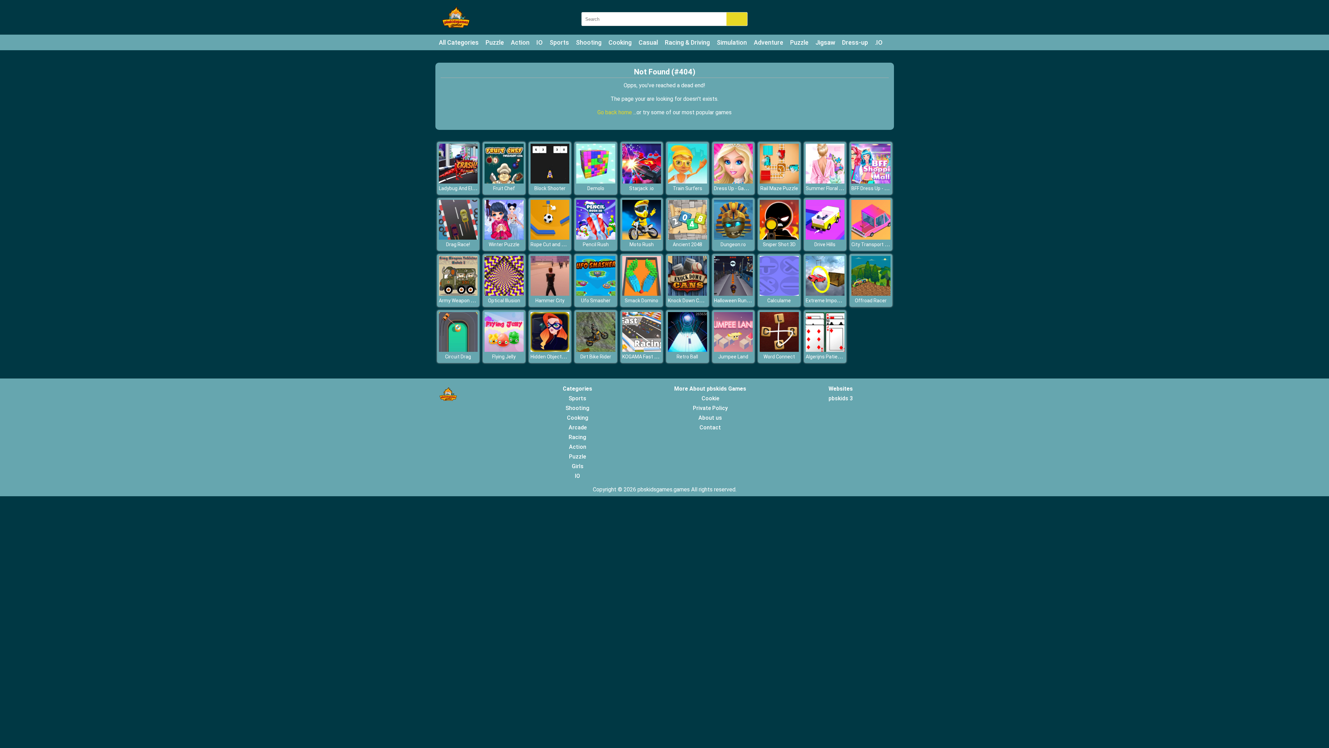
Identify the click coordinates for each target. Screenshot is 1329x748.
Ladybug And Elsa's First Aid (469, 188)
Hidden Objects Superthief (560, 356)
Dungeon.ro (733, 244)
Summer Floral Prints (829, 188)
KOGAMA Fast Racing (645, 356)
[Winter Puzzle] (504, 238)
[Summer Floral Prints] (825, 182)
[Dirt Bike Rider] (595, 350)
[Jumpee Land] (733, 350)
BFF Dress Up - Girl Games (879, 188)
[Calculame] (779, 294)
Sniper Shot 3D (779, 244)
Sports (559, 42)
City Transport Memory (877, 244)
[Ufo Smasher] (595, 294)
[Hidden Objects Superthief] (550, 350)
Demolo (595, 188)
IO (539, 42)
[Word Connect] (779, 350)
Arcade (578, 427)
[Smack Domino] (641, 294)
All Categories (459, 42)
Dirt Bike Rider (595, 356)
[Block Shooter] (550, 182)
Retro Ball (687, 356)
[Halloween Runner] (733, 294)
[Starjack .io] (641, 182)
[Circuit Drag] (458, 350)
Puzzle (495, 42)
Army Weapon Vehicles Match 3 (474, 300)
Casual (648, 42)
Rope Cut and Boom (553, 244)
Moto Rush (642, 244)
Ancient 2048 (687, 244)
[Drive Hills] (825, 238)
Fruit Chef (504, 188)
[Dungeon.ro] (733, 238)
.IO (879, 42)
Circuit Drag (458, 356)
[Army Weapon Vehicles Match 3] (458, 294)
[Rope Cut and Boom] (550, 238)
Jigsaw (825, 42)
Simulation (732, 42)
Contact (710, 427)
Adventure (768, 42)
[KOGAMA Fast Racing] (641, 350)
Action (520, 42)
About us (710, 418)
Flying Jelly (504, 356)
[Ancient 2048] (687, 238)
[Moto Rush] (641, 238)
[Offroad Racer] (870, 294)
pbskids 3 (841, 398)
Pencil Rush (596, 244)
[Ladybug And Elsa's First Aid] (458, 182)
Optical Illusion (504, 300)
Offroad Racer (871, 300)
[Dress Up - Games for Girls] (733, 182)
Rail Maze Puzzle (779, 188)
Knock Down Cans (687, 300)
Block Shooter (550, 188)
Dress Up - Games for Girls (743, 188)
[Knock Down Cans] (687, 294)
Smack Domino (641, 300)
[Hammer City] (550, 294)
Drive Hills (824, 244)
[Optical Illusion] (504, 294)
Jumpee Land (733, 356)
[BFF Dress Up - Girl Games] (870, 182)
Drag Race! (458, 244)
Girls (578, 466)
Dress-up (855, 42)
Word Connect (779, 356)
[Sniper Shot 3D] (779, 238)
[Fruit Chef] (504, 182)
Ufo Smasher (596, 300)
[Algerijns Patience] (825, 350)
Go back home (615, 112)
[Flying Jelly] (504, 350)
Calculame (779, 300)
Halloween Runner (734, 300)
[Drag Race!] (458, 238)
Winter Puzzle (504, 244)
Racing (577, 437)
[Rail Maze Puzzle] (779, 182)
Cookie (710, 398)
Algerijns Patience (826, 356)
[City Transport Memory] (870, 238)
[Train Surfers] (687, 182)
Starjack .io (641, 188)
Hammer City (549, 300)
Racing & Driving (687, 42)
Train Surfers (687, 188)
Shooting (589, 42)
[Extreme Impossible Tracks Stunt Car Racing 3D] (825, 294)
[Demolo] (595, 182)
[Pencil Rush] (595, 238)
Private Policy (710, 408)
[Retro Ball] (687, 350)
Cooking (620, 42)
